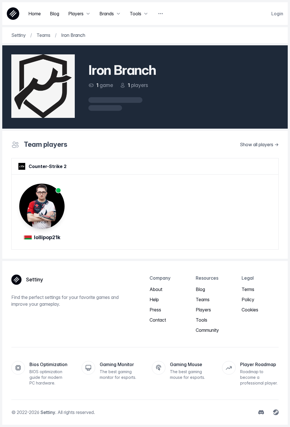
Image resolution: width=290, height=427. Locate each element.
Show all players (256, 144)
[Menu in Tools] (146, 13)
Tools (201, 320)
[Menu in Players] (88, 13)
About (156, 289)
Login (277, 13)
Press (155, 310)
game (106, 85)
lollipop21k (47, 237)
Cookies (250, 310)
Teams (203, 299)
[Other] (160, 13)
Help (154, 299)
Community (207, 330)
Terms (248, 289)
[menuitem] (261, 412)
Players (203, 310)
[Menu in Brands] (118, 13)
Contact (158, 320)
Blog (200, 289)
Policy (248, 299)
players (139, 85)
